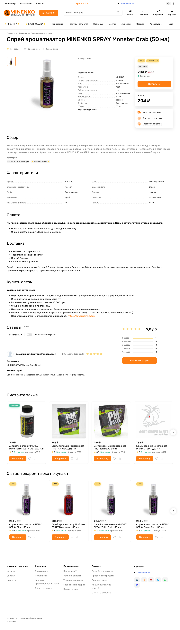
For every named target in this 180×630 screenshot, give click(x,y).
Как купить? (70, 571)
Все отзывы (14, 335)
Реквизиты (41, 575)
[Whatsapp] (165, 579)
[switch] (29, 334)
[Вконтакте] (137, 579)
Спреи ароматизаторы (18, 161)
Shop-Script (10, 3)
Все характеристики (87, 110)
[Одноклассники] (144, 579)
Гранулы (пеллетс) (78, 24)
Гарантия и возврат (74, 584)
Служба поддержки (102, 571)
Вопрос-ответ (99, 580)
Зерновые (98, 24)
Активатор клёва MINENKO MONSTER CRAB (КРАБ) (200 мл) (26, 447)
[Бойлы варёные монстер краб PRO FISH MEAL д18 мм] (111, 421)
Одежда (140, 24)
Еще (171, 24)
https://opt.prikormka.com (81, 316)
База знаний (26, 3)
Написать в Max (128, 3)
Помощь (96, 566)
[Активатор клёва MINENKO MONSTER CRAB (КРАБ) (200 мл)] (26, 421)
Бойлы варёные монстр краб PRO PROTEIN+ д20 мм (151, 447)
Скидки (11, 575)
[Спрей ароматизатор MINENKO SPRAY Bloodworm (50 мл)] (69, 499)
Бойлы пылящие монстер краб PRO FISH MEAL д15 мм (68, 447)
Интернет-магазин (17, 566)
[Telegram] (158, 579)
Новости (40, 3)
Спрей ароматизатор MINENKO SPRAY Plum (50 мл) (25, 526)
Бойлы (112, 24)
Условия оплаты (72, 575)
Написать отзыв (139, 360)
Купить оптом (70, 589)
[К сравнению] (35, 458)
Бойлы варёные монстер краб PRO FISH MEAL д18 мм (110, 447)
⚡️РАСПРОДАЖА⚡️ (35, 24)
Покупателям (70, 566)
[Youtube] (151, 579)
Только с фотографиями (44, 334)
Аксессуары (156, 24)
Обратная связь (43, 588)
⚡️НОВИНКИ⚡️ (12, 24)
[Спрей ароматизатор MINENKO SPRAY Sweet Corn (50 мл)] (153, 499)
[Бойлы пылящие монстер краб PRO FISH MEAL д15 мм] (69, 421)
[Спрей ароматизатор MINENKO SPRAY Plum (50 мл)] (26, 499)
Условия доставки (73, 580)
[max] (137, 585)
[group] (47, 90)
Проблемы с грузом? (103, 575)
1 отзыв (16, 49)
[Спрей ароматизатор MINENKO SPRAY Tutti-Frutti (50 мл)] (111, 499)
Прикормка (57, 24)
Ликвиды (126, 24)
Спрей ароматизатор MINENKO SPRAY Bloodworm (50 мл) (68, 526)
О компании (41, 571)
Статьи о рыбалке (101, 592)
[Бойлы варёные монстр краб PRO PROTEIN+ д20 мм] (153, 421)
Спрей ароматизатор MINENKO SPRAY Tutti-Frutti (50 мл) (110, 526)
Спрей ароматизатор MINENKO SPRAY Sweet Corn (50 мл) (152, 526)
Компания (40, 566)
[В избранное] (30, 458)
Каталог (11, 571)
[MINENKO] (19, 12)
